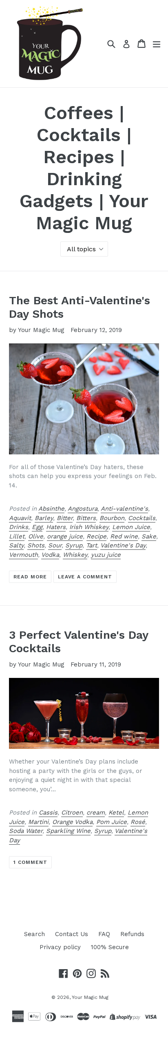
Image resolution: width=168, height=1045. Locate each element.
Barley (44, 518)
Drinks (18, 527)
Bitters (86, 518)
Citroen (72, 812)
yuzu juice (106, 554)
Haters (56, 527)
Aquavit (20, 518)
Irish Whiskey (88, 527)
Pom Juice (111, 822)
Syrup (73, 545)
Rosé (137, 822)
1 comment (30, 862)
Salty (16, 545)
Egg (37, 527)
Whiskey (75, 554)
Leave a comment (85, 577)
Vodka (50, 554)
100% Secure (110, 947)
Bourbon (111, 518)
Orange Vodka (72, 822)
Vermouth (23, 554)
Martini (38, 822)
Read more (30, 577)
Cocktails (141, 518)
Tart (91, 545)
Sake (148, 536)
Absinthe (51, 508)
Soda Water (25, 831)
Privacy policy (60, 947)
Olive (35, 536)
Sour (55, 545)
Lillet (16, 536)
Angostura (82, 508)
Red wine (124, 536)
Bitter (65, 518)
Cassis (48, 812)
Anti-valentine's (124, 508)
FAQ (104, 934)
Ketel (116, 812)
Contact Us (71, 934)
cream (95, 812)
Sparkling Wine (68, 831)
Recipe (96, 536)
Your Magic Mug (90, 997)
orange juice (65, 536)
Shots (35, 545)
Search (34, 934)
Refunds (132, 934)
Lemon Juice (131, 527)
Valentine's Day (123, 545)
